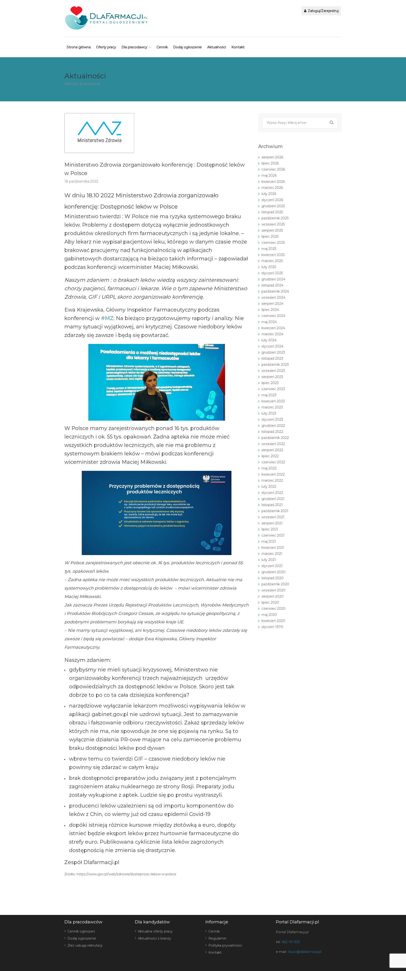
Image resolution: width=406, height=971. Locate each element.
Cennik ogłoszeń (81, 931)
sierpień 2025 (272, 230)
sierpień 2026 (272, 157)
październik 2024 (275, 291)
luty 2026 (269, 194)
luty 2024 (269, 340)
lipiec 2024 (270, 310)
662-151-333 (291, 942)
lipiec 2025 (270, 236)
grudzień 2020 (273, 572)
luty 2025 (269, 267)
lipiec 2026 (270, 163)
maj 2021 (269, 541)
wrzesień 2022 (273, 444)
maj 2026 (269, 175)
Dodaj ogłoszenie (187, 47)
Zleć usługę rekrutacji (84, 945)
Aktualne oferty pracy (155, 931)
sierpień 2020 (273, 596)
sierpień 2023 (272, 377)
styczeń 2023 (272, 419)
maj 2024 (269, 322)
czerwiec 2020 (273, 608)
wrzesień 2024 (273, 297)
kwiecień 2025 (273, 255)
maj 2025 (269, 249)
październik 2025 (275, 218)
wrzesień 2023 (273, 371)
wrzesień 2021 (273, 517)
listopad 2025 (272, 212)
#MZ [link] (107, 318)
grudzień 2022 (273, 425)
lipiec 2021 (270, 529)
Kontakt (238, 47)
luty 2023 (269, 413)
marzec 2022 (272, 480)
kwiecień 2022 (273, 474)
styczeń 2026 (272, 200)
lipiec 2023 (270, 383)
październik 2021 (275, 511)
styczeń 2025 (272, 273)
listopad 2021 (272, 505)
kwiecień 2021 (273, 547)
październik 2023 (275, 364)
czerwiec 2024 (273, 316)
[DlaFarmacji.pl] (106, 17)
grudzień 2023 (273, 352)
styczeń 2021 (272, 566)
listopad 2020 (273, 578)
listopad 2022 (272, 432)
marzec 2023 (272, 407)
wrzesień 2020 (273, 590)
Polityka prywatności (225, 945)
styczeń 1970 (272, 627)
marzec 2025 (272, 261)
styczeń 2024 (272, 346)
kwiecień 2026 (273, 181)
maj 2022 (269, 468)
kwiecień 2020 (273, 621)
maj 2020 (269, 615)
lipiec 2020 (270, 602)
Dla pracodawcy (134, 47)
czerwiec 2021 (273, 535)
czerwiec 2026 (273, 169)
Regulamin (217, 938)
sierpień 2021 (272, 523)
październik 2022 (275, 438)
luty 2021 (269, 560)
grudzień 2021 (273, 499)
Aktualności (216, 47)
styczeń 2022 (272, 493)
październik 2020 (275, 584)
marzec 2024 (272, 334)
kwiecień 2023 (273, 401)
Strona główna (79, 47)
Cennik (162, 47)
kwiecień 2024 (273, 328)
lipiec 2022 (270, 456)
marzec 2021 (272, 554)
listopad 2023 (272, 358)
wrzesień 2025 (273, 224)
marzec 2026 (272, 188)
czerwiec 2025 (273, 242)
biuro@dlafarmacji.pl (305, 952)
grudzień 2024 (273, 279)
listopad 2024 (272, 285)
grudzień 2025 (273, 206)
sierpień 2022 (272, 450)
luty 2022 (269, 486)
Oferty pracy (106, 47)
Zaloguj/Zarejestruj (323, 11)
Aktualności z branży (154, 938)
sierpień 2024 (272, 303)
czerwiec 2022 (273, 462)
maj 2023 (269, 395)
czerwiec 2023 (273, 389)
